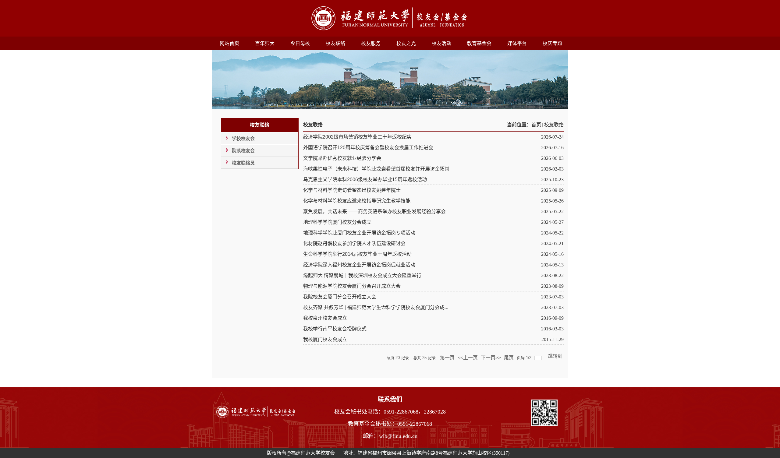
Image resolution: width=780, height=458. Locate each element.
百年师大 (265, 43)
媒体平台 (517, 43)
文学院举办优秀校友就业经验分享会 (342, 158)
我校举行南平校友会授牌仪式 (335, 328)
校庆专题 (552, 43)
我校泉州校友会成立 (325, 318)
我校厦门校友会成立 (325, 339)
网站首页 (229, 43)
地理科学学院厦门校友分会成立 (337, 222)
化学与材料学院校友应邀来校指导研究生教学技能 (356, 200)
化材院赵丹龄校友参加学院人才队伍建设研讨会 (354, 243)
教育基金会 (479, 43)
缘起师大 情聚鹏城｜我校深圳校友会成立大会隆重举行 (362, 275)
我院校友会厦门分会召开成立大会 (339, 296)
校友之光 (406, 43)
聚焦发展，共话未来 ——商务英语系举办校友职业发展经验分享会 (374, 211)
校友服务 (371, 43)
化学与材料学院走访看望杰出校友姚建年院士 (352, 190)
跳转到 (556, 356)
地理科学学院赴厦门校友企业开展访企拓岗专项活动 (359, 232)
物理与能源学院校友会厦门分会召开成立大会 (352, 286)
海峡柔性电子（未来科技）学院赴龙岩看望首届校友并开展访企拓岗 (376, 168)
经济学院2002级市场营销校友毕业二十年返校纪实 (357, 136)
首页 (536, 124)
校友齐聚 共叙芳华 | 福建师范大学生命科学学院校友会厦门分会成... (375, 307)
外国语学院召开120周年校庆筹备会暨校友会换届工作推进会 (368, 147)
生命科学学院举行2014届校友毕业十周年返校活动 (357, 254)
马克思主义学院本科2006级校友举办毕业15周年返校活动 (365, 179)
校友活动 (441, 43)
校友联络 (335, 43)
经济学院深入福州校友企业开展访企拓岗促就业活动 (359, 264)
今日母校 (300, 43)
